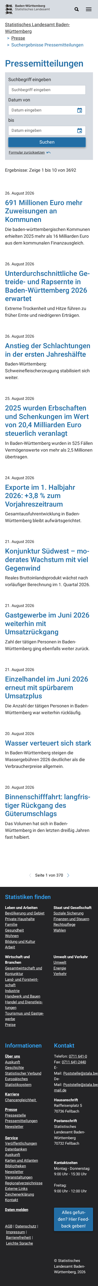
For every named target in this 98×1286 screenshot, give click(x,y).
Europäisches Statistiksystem (18, 1081)
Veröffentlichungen (21, 1143)
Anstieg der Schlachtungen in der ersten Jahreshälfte (47, 350)
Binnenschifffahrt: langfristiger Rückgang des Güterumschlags (47, 805)
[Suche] (76, 9)
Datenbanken (16, 1149)
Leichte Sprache (19, 1243)
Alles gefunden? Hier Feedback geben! (73, 1219)
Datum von (19, 100)
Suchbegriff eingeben (29, 79)
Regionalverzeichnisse (23, 1183)
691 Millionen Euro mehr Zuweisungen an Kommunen (43, 211)
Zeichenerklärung (19, 1194)
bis (11, 120)
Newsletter (14, 1126)
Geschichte (14, 1067)
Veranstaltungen (18, 1177)
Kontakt (11, 1200)
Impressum (15, 1232)
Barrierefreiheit (18, 1237)
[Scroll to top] (86, 1274)
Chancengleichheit (21, 1100)
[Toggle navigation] (88, 9)
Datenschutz (25, 1226)
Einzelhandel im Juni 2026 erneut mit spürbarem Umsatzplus (46, 687)
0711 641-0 (78, 1056)
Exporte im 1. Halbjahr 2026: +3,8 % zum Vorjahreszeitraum (40, 496)
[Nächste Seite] (68, 875)
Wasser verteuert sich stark (48, 743)
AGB (8, 1226)
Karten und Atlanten (21, 1160)
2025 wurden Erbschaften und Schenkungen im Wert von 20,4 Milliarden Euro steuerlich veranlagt (47, 421)
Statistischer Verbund (23, 1073)
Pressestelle (15, 1115)
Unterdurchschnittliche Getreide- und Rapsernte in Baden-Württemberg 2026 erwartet (47, 286)
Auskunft (12, 1062)
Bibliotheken (15, 1166)
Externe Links (16, 1188)
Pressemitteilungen (21, 1121)
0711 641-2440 (74, 1062)
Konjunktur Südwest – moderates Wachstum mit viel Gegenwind (47, 559)
